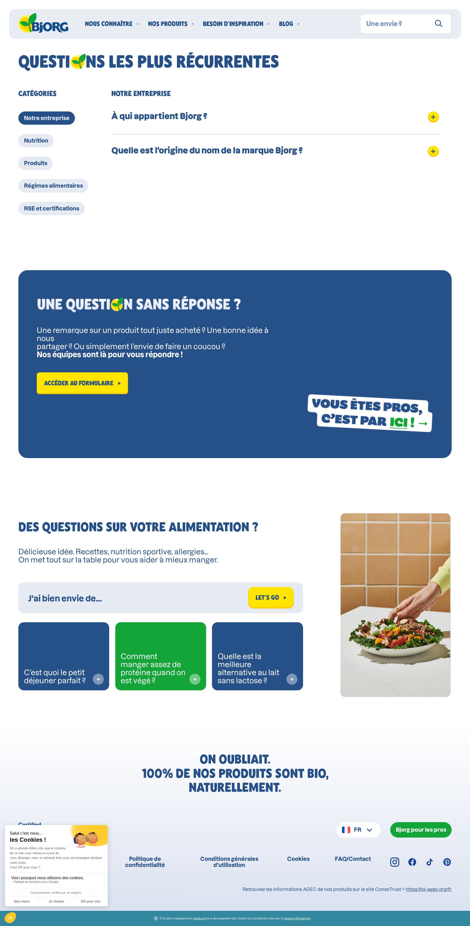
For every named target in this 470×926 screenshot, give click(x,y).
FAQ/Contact (353, 859)
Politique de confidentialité (145, 862)
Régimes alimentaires (53, 186)
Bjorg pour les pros (421, 830)
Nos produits (168, 23)
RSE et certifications (51, 208)
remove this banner (297, 918)
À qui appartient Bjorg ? (159, 116)
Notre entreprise (47, 118)
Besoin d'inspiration (233, 23)
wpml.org (199, 918)
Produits (35, 163)
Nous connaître (108, 23)
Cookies (298, 859)
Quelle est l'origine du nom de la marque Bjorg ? (207, 150)
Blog (286, 23)
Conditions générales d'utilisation (229, 862)
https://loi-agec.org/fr (429, 889)
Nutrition (36, 140)
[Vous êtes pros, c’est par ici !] (369, 413)
